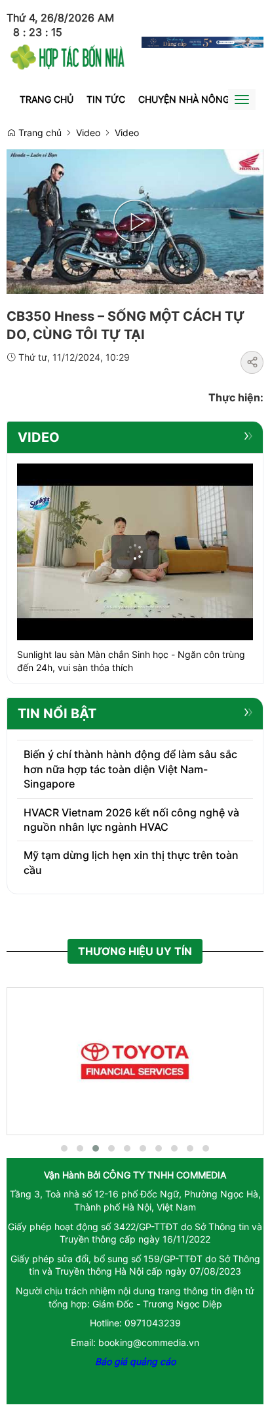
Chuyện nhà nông (183, 99)
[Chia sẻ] (252, 362)
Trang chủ (46, 99)
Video (88, 132)
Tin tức (106, 99)
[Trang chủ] (67, 55)
